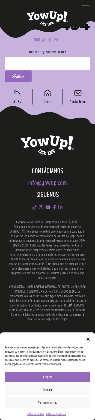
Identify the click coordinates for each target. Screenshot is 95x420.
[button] (88, 338)
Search (18, 76)
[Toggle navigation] (85, 9)
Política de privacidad (56, 414)
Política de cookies (35, 414)
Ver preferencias (47, 402)
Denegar (47, 389)
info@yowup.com (47, 182)
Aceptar (47, 377)
